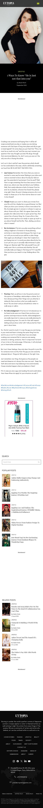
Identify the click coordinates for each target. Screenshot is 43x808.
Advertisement (21, 398)
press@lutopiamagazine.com (22, 783)
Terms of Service (15, 800)
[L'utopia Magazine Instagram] (13, 761)
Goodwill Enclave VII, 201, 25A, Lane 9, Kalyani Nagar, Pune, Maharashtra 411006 (23, 770)
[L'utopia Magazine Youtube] (29, 761)
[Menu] (38, 3)
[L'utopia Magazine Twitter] (21, 761)
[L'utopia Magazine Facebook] (17, 761)
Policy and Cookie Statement (28, 800)
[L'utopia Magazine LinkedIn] (25, 761)
